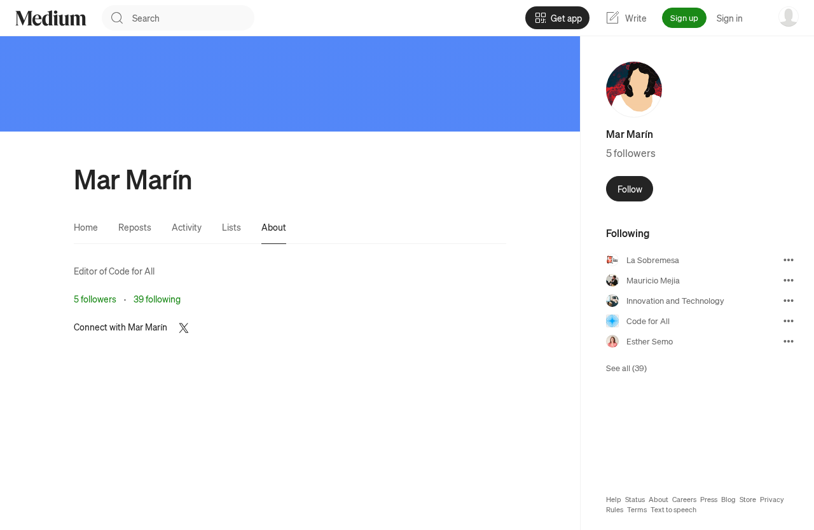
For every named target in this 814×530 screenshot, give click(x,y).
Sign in (730, 18)
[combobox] (193, 18)
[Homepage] (50, 18)
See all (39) (626, 367)
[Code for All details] (788, 321)
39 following (157, 298)
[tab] (86, 227)
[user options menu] (788, 16)
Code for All (132, 270)
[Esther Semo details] (788, 341)
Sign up (684, 17)
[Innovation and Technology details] (788, 300)
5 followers (95, 298)
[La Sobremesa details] (788, 260)
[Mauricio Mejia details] (788, 280)
